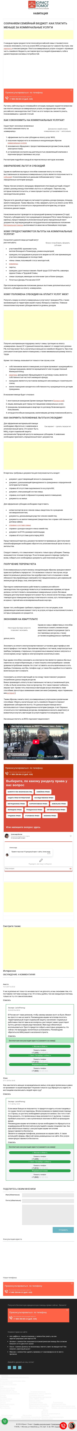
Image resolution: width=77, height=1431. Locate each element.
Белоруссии (58, 401)
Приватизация (47, 1419)
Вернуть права (34, 1401)
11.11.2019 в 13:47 (14, 1104)
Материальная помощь (13, 225)
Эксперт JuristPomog (16, 1008)
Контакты (59, 1427)
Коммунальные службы (38, 1404)
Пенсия (3, 1395)
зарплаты (8, 48)
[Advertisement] (38, 34)
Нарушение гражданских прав (63, 1406)
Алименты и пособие (8, 1384)
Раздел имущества (7, 1390)
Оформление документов (39, 1406)
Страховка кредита (36, 1395)
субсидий (8, 177)
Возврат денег (5, 1417)
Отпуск (3, 1402)
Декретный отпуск (7, 1404)
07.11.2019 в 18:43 (9, 1080)
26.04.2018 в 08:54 (14, 1010)
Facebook (9, 1367)
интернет (11, 693)
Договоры (4, 1379)
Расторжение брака (7, 1388)
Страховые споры (36, 1402)
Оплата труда (5, 1401)
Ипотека (45, 1412)
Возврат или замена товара (10, 1419)
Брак (2, 1386)
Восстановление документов (40, 1397)
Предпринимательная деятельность (15, 1377)
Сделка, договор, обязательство (64, 1408)
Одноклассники (19, 1367)
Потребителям (6, 1415)
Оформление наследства (30, 1419)
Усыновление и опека (8, 1392)
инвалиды (13, 264)
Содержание (56, 1424)
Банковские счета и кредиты (40, 1393)
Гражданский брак (59, 1404)
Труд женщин (5, 1408)
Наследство (27, 1415)
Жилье (45, 1410)
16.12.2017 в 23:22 (9, 987)
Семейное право (6, 1383)
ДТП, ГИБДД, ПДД (36, 1399)
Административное (38, 1392)
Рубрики (4, 1375)
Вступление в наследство (31, 1417)
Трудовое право (6, 1399)
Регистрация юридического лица (12, 1381)
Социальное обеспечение (10, 1393)
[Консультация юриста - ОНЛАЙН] (38, 1258)
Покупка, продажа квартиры (53, 1417)
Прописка (45, 1415)
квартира (13, 375)
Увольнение (4, 1406)
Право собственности (37, 1408)
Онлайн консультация (42, 1424)
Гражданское (58, 1402)
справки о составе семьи (19, 525)
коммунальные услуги (17, 143)
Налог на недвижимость (51, 1413)
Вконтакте (14, 1367)
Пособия (3, 1397)
